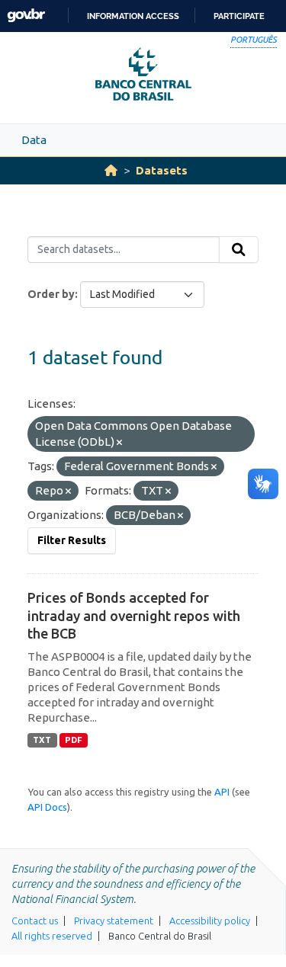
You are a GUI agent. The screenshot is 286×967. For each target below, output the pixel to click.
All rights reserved (51, 935)
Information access (133, 16)
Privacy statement (113, 920)
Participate (239, 16)
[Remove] (119, 442)
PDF (73, 739)
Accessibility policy (209, 920)
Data (34, 139)
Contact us (34, 920)
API (222, 791)
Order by (51, 294)
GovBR (26, 15)
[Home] (110, 170)
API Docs (47, 807)
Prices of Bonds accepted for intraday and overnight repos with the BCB (133, 615)
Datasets (162, 170)
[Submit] (239, 250)
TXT (42, 739)
